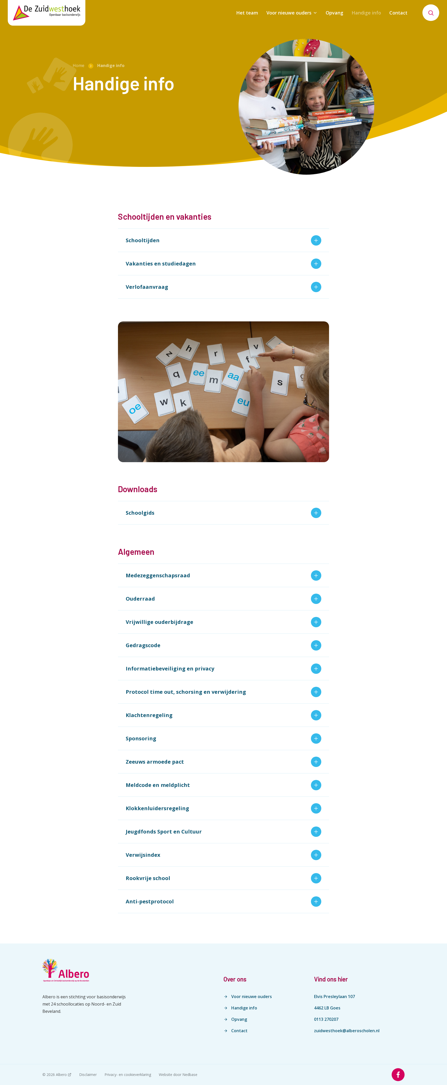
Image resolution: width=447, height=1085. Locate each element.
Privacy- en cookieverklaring (128, 1074)
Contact (398, 13)
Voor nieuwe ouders (288, 13)
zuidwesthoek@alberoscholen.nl (346, 1031)
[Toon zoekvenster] (430, 12)
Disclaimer (88, 1074)
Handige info (366, 13)
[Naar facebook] (398, 1074)
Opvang (334, 13)
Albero (61, 1074)
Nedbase (189, 1074)
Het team (247, 13)
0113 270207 (326, 1019)
